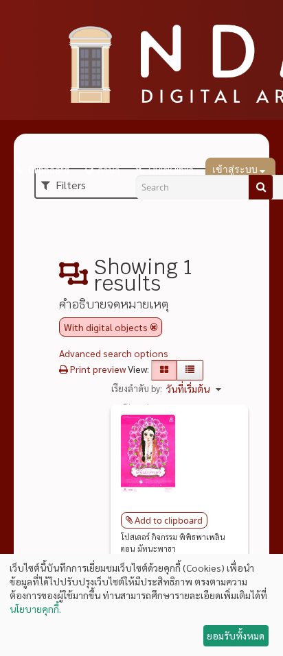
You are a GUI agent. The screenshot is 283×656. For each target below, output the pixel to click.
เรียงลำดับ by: (136, 388)
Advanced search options (113, 353)
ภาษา (108, 170)
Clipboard (47, 170)
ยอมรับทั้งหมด (235, 635)
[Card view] (164, 370)
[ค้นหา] (261, 187)
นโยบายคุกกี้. (35, 609)
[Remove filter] (153, 327)
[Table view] (190, 370)
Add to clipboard (169, 520)
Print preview (97, 369)
